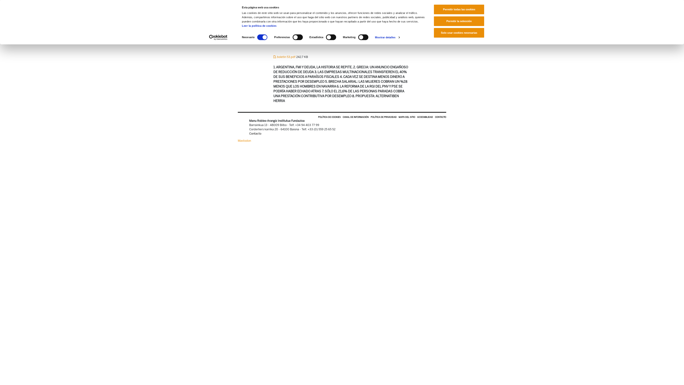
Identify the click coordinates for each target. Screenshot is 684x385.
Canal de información (356, 117)
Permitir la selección (459, 21)
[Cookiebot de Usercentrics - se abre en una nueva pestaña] (218, 37)
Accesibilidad (425, 117)
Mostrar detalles (385, 37)
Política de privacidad (384, 117)
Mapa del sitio (407, 117)
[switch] (298, 37)
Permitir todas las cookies (459, 9)
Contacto (440, 117)
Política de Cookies (329, 117)
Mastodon (244, 140)
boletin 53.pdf (286, 57)
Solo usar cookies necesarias (459, 32)
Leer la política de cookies (259, 25)
